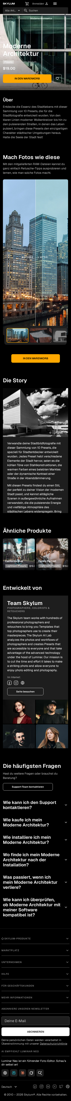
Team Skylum (28, 61)
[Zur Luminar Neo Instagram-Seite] (41, 1087)
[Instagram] (16, 683)
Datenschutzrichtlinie (53, 1043)
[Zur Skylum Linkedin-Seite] (48, 1087)
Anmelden (40, 4)
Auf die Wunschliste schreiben (18, 548)
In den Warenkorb (27, 78)
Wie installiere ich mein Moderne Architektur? (35, 839)
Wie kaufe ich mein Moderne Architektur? (35, 822)
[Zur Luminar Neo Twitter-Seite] (61, 1087)
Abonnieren (35, 1031)
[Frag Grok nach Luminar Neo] (31, 1073)
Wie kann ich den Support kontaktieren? (35, 805)
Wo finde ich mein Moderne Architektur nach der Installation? (35, 860)
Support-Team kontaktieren (28, 786)
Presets (22, 18)
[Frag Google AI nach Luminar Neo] (40, 1073)
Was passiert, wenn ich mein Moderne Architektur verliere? (35, 882)
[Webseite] (22, 683)
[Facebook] (9, 683)
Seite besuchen (25, 691)
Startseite (8, 18)
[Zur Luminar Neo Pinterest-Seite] (68, 1087)
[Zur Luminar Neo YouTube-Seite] (54, 1087)
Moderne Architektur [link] (41, 18)
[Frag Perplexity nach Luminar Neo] (13, 1073)
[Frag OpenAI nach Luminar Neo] (5, 1073)
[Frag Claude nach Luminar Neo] (22, 1073)
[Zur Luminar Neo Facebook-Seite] (35, 1087)
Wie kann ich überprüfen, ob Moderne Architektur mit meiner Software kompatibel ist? (35, 907)
